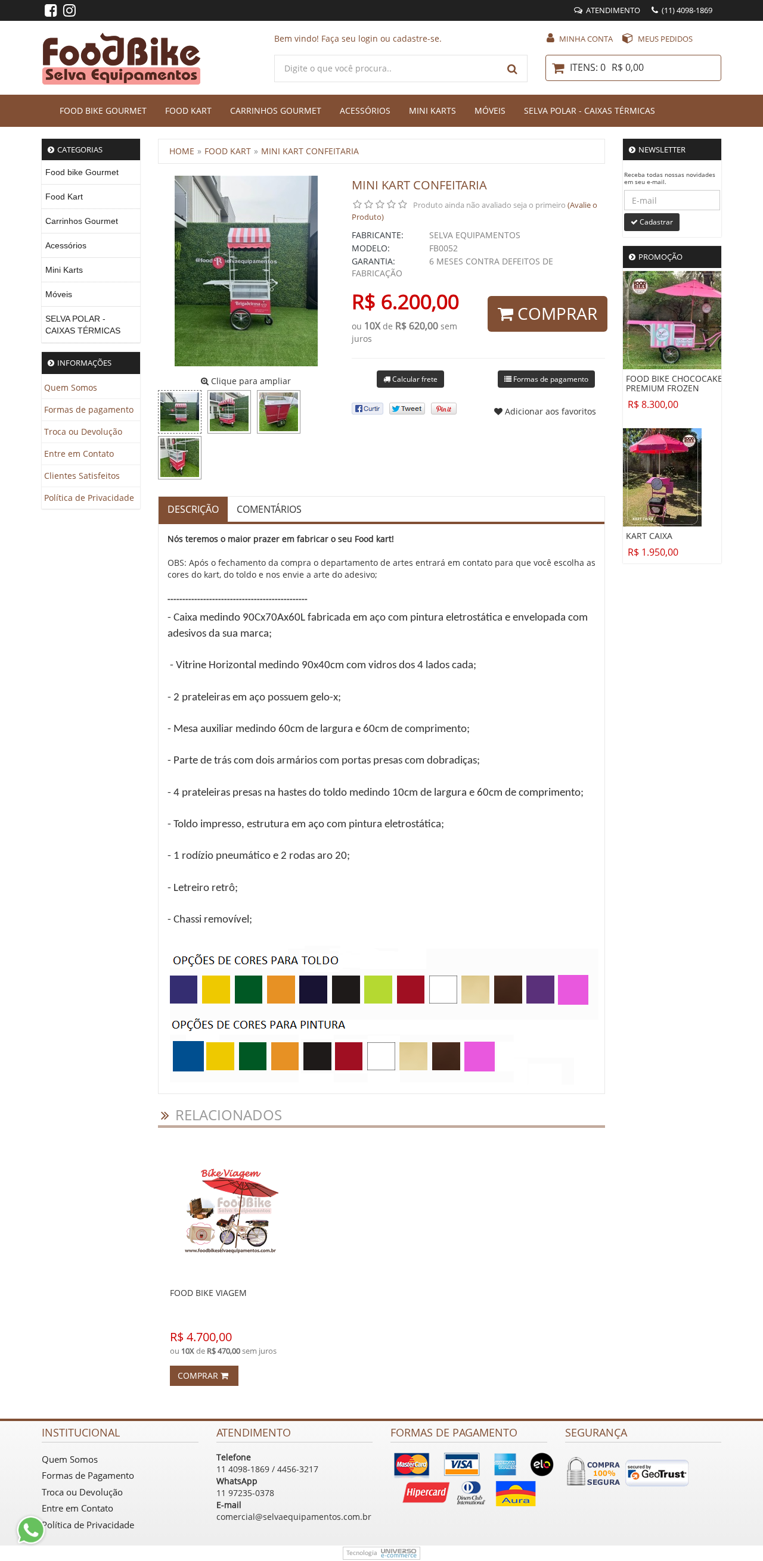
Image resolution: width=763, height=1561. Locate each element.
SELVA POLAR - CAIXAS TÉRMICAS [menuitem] (82, 324)
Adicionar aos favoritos (549, 411)
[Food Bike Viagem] (230, 1210)
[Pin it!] (444, 409)
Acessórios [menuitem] (65, 245)
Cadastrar (655, 222)
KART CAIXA (649, 536)
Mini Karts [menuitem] (64, 270)
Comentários (269, 509)
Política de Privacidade (89, 497)
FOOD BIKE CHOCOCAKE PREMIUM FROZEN (674, 383)
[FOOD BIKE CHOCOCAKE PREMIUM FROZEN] (686, 319)
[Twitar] (407, 409)
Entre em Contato (79, 453)
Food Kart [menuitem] (64, 196)
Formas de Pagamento (88, 1475)
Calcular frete (414, 379)
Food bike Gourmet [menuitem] (82, 172)
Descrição (193, 509)
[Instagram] (69, 12)
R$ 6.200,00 (405, 301)
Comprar (555, 313)
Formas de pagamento (89, 409)
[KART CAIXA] (662, 476)
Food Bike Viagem (208, 1292)
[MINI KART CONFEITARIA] (179, 412)
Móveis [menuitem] (58, 294)
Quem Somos (70, 387)
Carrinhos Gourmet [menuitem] (81, 221)
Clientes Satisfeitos (82, 475)
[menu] (91, 251)
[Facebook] (51, 12)
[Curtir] (367, 409)
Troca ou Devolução (83, 431)
